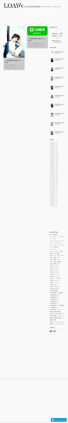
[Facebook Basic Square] (50, 331)
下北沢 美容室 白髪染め (55, 261)
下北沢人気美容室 (53, 290)
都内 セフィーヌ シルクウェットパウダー (57, 322)
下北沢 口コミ (60, 255)
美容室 (51, 320)
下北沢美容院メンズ (54, 309)
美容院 (54, 320)
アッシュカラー (53, 236)
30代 (51, 234)
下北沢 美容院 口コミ (55, 263)
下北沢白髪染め (53, 292)
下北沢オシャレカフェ (54, 270)
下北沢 (61, 251)
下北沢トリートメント (54, 282)
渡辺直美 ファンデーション (58, 315)
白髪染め (52, 318)
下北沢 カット (53, 255)
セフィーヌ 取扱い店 (54, 247)
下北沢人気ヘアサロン (54, 288)
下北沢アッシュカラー (54, 265)
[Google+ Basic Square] (54, 331)
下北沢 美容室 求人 (54, 259)
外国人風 (52, 311)
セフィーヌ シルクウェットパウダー (57, 240)
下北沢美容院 (61, 305)
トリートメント (53, 249)
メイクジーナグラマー (54, 251)
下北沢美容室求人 (53, 305)
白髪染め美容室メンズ (59, 318)
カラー (54, 238)
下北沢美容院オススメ (54, 307)
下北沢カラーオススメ (54, 280)
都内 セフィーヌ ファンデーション (57, 324)
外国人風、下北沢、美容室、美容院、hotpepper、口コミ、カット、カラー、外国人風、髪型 (57, 313)
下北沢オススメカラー (54, 276)
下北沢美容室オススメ (54, 297)
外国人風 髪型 (57, 311)
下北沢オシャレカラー (54, 272)
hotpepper (55, 234)
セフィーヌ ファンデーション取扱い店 (57, 245)
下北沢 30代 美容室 (54, 253)
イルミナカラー (60, 236)
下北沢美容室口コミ (54, 303)
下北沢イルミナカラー (54, 267)
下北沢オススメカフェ (54, 274)
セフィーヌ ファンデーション (56, 242)
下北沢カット (52, 278)
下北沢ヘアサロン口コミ (55, 286)
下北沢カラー (59, 278)
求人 (51, 315)
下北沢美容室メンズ (54, 301)
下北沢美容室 (60, 292)
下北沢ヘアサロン (53, 284)
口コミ (60, 309)
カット (51, 238)
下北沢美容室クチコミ (54, 299)
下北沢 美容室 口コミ (55, 257)
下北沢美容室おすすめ (54, 295)
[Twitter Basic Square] (52, 331)
